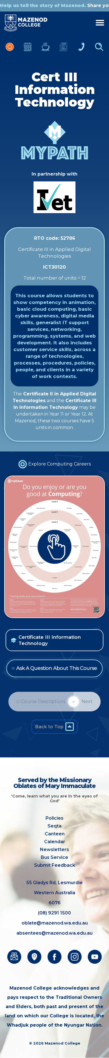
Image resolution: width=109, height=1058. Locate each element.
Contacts (81, 50)
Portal (10, 50)
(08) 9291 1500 (54, 913)
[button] (54, 640)
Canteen (45, 50)
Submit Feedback (54, 865)
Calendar (27, 50)
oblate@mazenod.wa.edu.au (55, 923)
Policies (54, 818)
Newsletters (63, 50)
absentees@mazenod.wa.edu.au (54, 933)
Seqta (54, 826)
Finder (99, 50)
